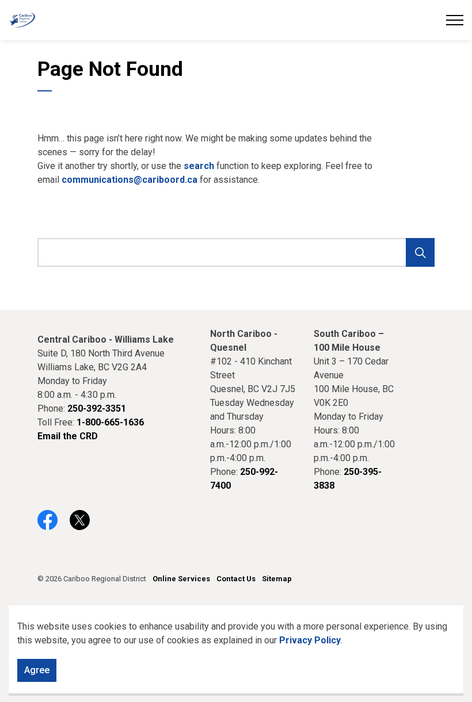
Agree (37, 670)
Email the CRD (67, 436)
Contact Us (236, 578)
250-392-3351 (96, 408)
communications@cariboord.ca (129, 179)
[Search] (420, 252)
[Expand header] (454, 20)
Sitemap (277, 578)
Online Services (181, 578)
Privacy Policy (310, 640)
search (199, 165)
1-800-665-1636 (110, 422)
